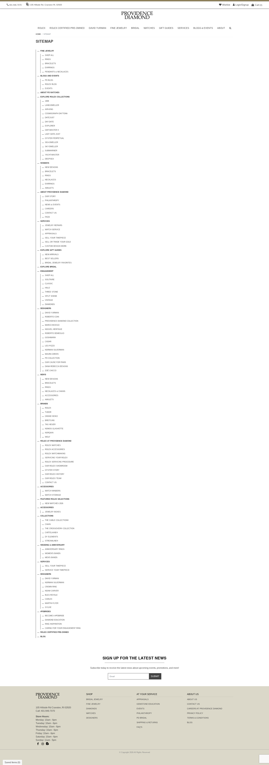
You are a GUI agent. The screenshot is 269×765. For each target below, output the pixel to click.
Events (48, 88)
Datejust (49, 117)
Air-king (49, 109)
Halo (47, 288)
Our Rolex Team (53, 478)
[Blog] (47, 744)
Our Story (50, 196)
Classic (49, 284)
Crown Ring (51, 587)
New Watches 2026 (54, 503)
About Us (192, 699)
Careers (49, 209)
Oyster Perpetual (54, 138)
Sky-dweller (51, 146)
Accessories (51, 395)
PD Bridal (142, 718)
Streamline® (51, 541)
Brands (44, 404)
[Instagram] (42, 744)
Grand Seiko (51, 416)
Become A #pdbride (54, 616)
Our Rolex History (54, 474)
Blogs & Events (203, 28)
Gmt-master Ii (52, 130)
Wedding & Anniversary (52, 545)
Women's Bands (53, 553)
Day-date (49, 122)
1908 (47, 101)
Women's (44, 163)
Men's (43, 375)
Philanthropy (52, 200)
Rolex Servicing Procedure (59, 462)
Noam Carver (52, 591)
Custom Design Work (56, 246)
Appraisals (51, 234)
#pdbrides (45, 612)
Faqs (47, 217)
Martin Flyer (51, 603)
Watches (149, 28)
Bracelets (50, 63)
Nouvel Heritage (53, 329)
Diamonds (50, 304)
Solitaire (50, 279)
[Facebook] (38, 744)
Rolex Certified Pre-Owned (67, 28)
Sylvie (48, 607)
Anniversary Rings (54, 549)
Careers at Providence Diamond (204, 708)
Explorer (50, 126)
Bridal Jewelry (94, 699)
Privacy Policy (195, 713)
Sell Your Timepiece (55, 238)
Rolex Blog (51, 84)
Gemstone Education (148, 704)
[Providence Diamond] (137, 15)
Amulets (49, 188)
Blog (43, 637)
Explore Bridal (48, 267)
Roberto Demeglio (54, 333)
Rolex (41, 28)
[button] (230, 28)
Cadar (48, 341)
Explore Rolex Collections (55, 97)
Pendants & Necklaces (56, 72)
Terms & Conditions (198, 718)
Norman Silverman (54, 350)
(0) (258, 5)
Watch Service (52, 229)
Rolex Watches (53, 445)
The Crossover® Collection (59, 528)
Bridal (135, 28)
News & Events (52, 205)
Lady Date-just (52, 134)
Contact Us (51, 213)
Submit (155, 676)
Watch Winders (53, 491)
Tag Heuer (50, 424)
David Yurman (97, 28)
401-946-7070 (48, 711)
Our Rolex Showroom (56, 466)
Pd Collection (52, 358)
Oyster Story (52, 470)
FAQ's (139, 727)
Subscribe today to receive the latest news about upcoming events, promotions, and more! (134, 668)
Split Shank (51, 296)
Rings (48, 59)
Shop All (49, 55)
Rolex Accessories (55, 449)
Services (183, 28)
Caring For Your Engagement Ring (63, 628)
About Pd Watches (49, 93)
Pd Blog (49, 80)
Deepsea (49, 159)
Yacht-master (52, 155)
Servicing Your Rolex (56, 458)
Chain (48, 524)
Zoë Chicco (50, 370)
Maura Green (51, 354)
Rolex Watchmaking (55, 454)
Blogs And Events (49, 76)
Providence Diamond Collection (61, 321)
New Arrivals (52, 254)
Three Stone (51, 292)
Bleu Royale (51, 595)
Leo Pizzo (50, 346)
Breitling (50, 420)
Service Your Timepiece (57, 570)
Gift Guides (166, 28)
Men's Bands (51, 557)
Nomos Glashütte (54, 429)
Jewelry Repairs (53, 225)
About (221, 28)
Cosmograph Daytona (56, 113)
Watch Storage (53, 495)
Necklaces (50, 180)
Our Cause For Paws (55, 362)
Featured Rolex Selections (54, 499)
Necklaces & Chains (55, 391)
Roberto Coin (52, 317)
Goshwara (50, 337)
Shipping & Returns (147, 722)
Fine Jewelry (118, 28)
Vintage (49, 300)
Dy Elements (51, 537)
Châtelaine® (51, 532)
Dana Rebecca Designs (56, 366)
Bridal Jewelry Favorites (58, 263)
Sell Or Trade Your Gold (58, 242)
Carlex (48, 599)
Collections (46, 516)
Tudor (48, 412)
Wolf (47, 437)
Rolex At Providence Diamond (55, 441)
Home (38, 34)
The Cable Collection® (57, 520)
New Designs (51, 167)
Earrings (50, 68)
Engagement (46, 271)
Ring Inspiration (53, 624)
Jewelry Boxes (53, 512)
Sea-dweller (51, 142)
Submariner (51, 151)
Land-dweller (52, 105)
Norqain (49, 433)
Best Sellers (52, 258)
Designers (45, 308)
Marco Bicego (52, 325)
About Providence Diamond (54, 192)
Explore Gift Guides (51, 250)
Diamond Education (55, 620)
